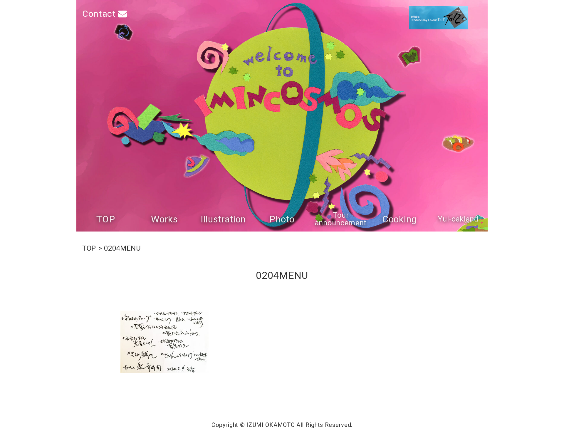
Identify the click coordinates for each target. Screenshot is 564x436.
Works (164, 219)
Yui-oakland (458, 219)
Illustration (223, 219)
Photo (282, 219)
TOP (105, 219)
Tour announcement (341, 219)
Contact (100, 14)
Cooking (399, 219)
